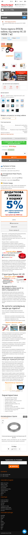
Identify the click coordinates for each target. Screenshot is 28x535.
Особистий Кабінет (5, 500)
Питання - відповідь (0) (14, 230)
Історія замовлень (4, 501)
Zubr (1, 528)
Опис (15, 219)
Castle (2, 518)
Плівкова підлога (4, 490)
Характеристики (14, 223)
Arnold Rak (3, 515)
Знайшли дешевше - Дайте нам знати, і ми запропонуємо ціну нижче (14, 142)
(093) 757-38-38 (5, 476)
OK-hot (2, 525)
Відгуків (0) (14, 226)
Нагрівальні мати (4, 486)
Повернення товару (5, 506)
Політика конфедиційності (6, 509)
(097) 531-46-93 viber (6, 474)
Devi (1, 520)
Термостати (3, 492)
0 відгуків (9, 39)
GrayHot (2, 524)
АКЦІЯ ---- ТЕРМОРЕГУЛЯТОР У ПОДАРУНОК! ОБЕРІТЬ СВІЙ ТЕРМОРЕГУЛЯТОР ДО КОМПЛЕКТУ (12, 96)
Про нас (2, 504)
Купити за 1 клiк (14, 433)
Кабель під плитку (4, 483)
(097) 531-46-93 (20, 4)
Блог (2, 495)
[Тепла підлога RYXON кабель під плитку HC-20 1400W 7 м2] (14, 51)
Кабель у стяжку (4, 484)
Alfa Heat (2, 517)
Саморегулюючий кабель (6, 489)
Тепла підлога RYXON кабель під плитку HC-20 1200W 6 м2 (8, 138)
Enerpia (2, 521)
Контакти (3, 510)
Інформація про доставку (6, 507)
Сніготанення (3, 487)
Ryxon (2, 527)
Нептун (2, 493)
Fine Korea (3, 523)
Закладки (3, 503)
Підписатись (14, 466)
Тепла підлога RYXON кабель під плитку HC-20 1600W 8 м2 (21, 138)
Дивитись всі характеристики (7, 134)
